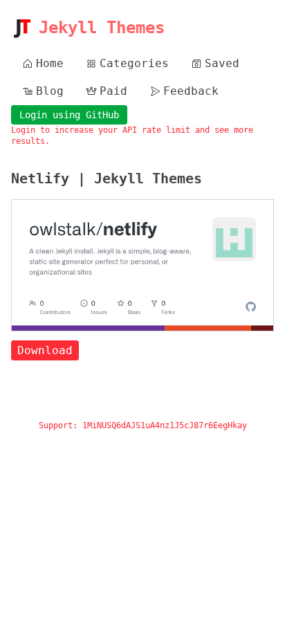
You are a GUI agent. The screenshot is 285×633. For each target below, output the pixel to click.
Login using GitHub (69, 114)
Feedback (191, 91)
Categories (134, 63)
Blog (50, 91)
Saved (222, 63)
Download (45, 350)
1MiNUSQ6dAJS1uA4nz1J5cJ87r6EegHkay (164, 425)
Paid (113, 91)
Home (50, 63)
